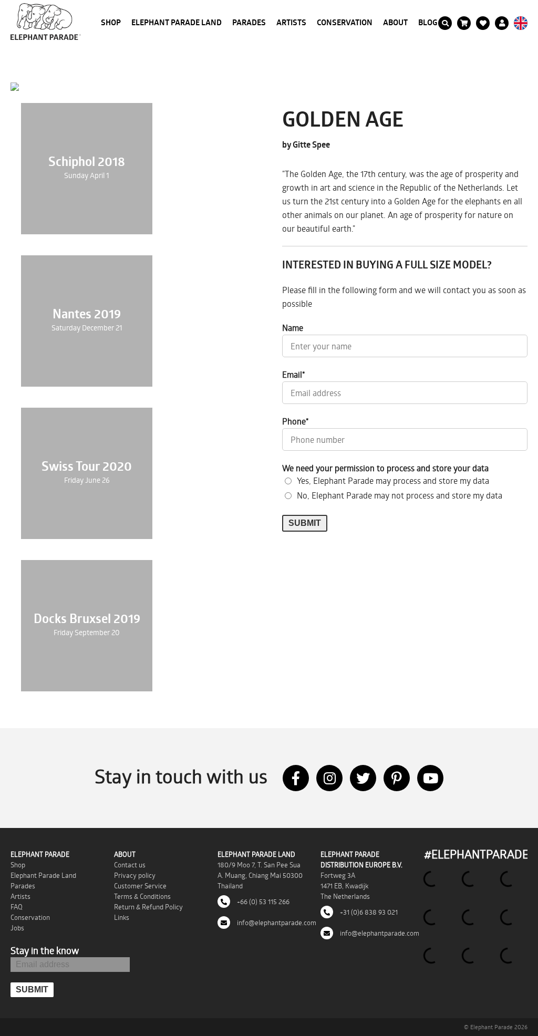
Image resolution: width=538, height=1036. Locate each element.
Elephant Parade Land (176, 22)
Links (121, 917)
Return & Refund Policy (148, 906)
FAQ (17, 906)
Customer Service (140, 885)
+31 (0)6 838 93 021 (368, 912)
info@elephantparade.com (275, 922)
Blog (428, 22)
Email (293, 374)
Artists (291, 22)
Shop (111, 22)
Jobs (17, 928)
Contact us (130, 864)
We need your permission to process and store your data (385, 467)
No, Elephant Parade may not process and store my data (399, 495)
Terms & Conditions (142, 896)
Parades (249, 22)
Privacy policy (135, 875)
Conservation (345, 22)
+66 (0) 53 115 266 (262, 901)
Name (292, 327)
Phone (295, 421)
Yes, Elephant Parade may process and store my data (393, 480)
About (395, 22)
